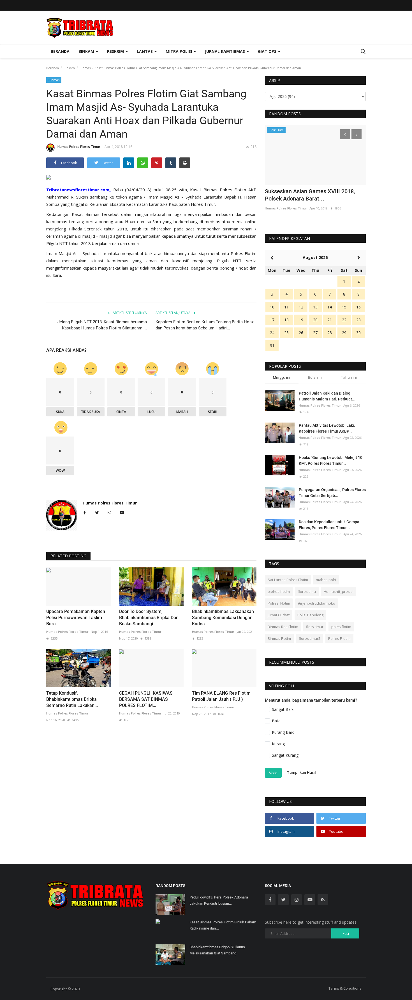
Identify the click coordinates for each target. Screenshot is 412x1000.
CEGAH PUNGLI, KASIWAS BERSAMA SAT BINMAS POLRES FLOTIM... (146, 699)
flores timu (307, 591)
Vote (273, 772)
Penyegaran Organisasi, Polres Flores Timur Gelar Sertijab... (332, 492)
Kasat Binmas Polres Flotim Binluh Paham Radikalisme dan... (222, 925)
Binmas (85, 68)
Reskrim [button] (116, 51)
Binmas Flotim (279, 638)
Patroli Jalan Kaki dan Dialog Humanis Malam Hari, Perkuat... (327, 396)
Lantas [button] (145, 51)
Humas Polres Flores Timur (78, 146)
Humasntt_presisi (338, 591)
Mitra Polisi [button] (179, 51)
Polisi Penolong (310, 614)
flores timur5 (309, 638)
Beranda (60, 51)
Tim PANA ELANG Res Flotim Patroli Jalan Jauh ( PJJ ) (221, 696)
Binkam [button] (86, 51)
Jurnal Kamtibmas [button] (225, 51)
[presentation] (345, 134)
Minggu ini (281, 377)
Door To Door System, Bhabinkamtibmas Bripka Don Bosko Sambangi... (149, 617)
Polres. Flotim (279, 603)
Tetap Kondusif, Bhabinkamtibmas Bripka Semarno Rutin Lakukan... (72, 699)
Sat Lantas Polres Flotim (288, 579)
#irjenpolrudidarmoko (316, 603)
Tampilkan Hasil (301, 772)
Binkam (69, 68)
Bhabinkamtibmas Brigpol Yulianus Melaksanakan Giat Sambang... (217, 950)
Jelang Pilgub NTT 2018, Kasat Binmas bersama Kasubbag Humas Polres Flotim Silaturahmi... (102, 325)
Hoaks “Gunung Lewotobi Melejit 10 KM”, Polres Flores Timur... (330, 460)
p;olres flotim (279, 591)
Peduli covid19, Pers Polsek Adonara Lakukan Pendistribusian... (218, 900)
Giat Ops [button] (267, 51)
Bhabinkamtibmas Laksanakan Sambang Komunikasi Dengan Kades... (223, 617)
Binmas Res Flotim (283, 626)
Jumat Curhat (279, 614)
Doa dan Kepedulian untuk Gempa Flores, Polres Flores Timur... (329, 525)
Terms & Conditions (345, 988)
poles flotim (341, 626)
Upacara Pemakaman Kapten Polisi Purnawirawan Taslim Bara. (75, 617)
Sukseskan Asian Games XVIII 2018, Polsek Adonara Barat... (310, 195)
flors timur (314, 626)
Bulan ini (315, 377)
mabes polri (326, 579)
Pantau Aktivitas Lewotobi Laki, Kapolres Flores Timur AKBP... (327, 428)
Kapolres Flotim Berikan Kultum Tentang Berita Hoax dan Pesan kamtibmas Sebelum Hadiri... (205, 325)
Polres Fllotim (339, 638)
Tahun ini (349, 377)
